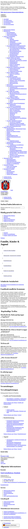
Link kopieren (4, 459)
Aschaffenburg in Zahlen (15, 43)
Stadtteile (12, 39)
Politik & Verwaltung (9, 127)
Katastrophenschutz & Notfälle (17, 123)
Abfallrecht (12, 114)
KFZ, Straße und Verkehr (13, 91)
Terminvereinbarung (11, 33)
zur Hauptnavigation (8, 21)
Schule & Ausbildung (15, 74)
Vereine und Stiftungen (12, 174)
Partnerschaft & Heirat (15, 68)
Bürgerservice (7, 31)
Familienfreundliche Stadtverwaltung (18, 151)
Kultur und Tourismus (12, 166)
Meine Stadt (9, 37)
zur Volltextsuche (8, 20)
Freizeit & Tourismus (9, 165)
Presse (8, 138)
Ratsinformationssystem (12, 135)
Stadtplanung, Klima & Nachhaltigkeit (16, 103)
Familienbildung (13, 63)
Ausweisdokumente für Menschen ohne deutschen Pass (18, 49)
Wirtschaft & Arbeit (8, 158)
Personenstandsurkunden (15, 51)
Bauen (11, 102)
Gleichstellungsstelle (11, 146)
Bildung (11, 75)
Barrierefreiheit (7, 523)
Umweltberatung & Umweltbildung (18, 118)
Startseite (6, 232)
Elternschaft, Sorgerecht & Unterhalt (18, 60)
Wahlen (8, 139)
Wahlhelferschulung (14, 140)
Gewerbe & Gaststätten (15, 122)
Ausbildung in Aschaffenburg (17, 144)
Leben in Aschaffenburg (9, 36)
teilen (2, 460)
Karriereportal (10, 143)
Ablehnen (3, 14)
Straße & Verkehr (14, 96)
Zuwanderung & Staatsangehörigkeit (15, 86)
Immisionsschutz (13, 112)
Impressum (6, 527)
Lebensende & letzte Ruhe (16, 71)
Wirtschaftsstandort (14, 40)
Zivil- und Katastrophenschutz (14, 126)
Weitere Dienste (13, 415)
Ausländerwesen (13, 87)
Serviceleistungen (11, 32)
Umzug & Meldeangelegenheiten (17, 99)
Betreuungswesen (14, 83)
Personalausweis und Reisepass (17, 47)
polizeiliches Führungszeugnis (17, 56)
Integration (12, 90)
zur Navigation (7, 23)
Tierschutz (12, 115)
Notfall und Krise (14, 65)
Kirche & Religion (14, 70)
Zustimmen (3, 16)
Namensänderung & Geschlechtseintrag (14, 53)
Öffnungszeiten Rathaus (9, 29)
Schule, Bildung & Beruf (12, 72)
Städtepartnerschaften (15, 44)
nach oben (3, 463)
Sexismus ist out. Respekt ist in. (17, 155)
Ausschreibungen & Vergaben (14, 142)
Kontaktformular (4, 484)
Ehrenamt (9, 170)
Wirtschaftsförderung (11, 161)
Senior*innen (10, 84)
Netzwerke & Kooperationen (13, 162)
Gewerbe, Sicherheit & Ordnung (14, 120)
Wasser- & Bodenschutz (15, 111)
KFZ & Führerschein (14, 92)
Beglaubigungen (13, 55)
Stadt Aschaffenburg (10, 473)
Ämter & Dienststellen (12, 35)
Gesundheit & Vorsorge (15, 78)
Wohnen (12, 100)
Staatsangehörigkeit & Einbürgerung (18, 88)
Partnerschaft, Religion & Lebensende (15, 67)
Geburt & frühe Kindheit (15, 59)
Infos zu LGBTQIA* (15, 157)
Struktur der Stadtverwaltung (13, 131)
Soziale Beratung (14, 82)
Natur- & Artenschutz (15, 110)
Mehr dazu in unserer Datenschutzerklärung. (12, 12)
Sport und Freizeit (11, 167)
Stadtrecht (9, 134)
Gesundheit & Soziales (12, 76)
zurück (2, 462)
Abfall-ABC (12, 119)
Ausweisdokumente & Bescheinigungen (16, 45)
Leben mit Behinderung (15, 79)
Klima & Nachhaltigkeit (15, 106)
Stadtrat (8, 132)
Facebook (3, 456)
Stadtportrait (12, 41)
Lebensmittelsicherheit (15, 116)
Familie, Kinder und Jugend (13, 57)
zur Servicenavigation (9, 24)
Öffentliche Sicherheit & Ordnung (18, 124)
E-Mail (7, 456)
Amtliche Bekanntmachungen (14, 136)
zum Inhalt (6, 19)
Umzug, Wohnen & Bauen (13, 98)
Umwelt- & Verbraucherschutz (14, 107)
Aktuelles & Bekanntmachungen (17, 108)
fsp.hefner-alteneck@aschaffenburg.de (9, 354)
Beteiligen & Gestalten (9, 169)
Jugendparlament (11, 171)
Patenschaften (10, 173)
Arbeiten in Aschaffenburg (13, 163)
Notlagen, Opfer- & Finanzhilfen (17, 80)
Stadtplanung (13, 104)
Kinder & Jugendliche (15, 64)
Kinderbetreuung (14, 61)
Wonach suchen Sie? (5, 207)
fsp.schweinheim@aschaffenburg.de (18, 326)
